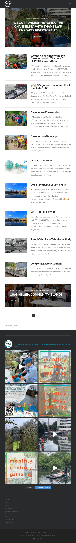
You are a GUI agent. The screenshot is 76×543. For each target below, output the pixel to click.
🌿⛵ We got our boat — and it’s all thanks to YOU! (50, 87)
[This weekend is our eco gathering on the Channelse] (54, 400)
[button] (70, 2)
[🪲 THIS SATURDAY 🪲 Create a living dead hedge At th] (21, 468)
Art (6, 502)
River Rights (9, 522)
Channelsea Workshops (44, 136)
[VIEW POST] (16, 61)
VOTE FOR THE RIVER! (43, 212)
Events (7, 505)
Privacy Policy (9, 519)
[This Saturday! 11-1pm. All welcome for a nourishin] (54, 366)
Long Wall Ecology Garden (46, 263)
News (7, 517)
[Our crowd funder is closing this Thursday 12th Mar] (54, 434)
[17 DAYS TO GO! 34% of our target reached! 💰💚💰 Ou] (54, 468)
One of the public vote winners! (48, 184)
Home (7, 514)
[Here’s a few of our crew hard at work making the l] (21, 434)
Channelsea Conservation (45, 112)
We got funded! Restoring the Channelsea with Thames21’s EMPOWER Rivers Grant (48, 58)
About (7, 500)
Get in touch (9, 508)
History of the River (11, 511)
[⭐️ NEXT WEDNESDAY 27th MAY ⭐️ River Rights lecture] (21, 400)
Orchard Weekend (41, 160)
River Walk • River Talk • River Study (51, 239)
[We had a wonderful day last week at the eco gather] (21, 366)
